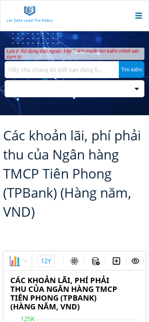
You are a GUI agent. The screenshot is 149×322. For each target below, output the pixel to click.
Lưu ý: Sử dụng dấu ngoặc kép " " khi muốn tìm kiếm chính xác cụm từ (72, 54)
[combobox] (74, 69)
